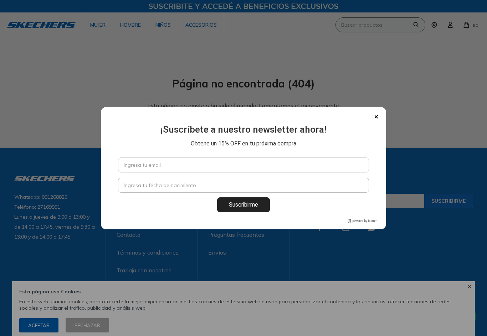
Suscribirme (243, 204)
